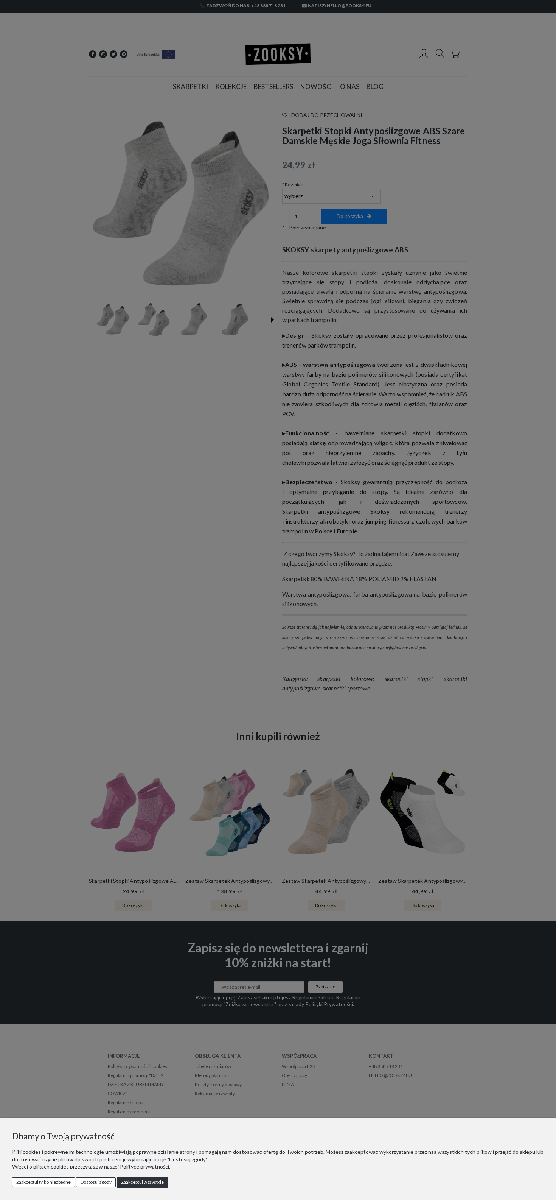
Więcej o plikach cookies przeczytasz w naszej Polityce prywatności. (91, 1166)
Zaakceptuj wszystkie (142, 1182)
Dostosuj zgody (96, 1182)
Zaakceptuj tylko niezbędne (43, 1182)
